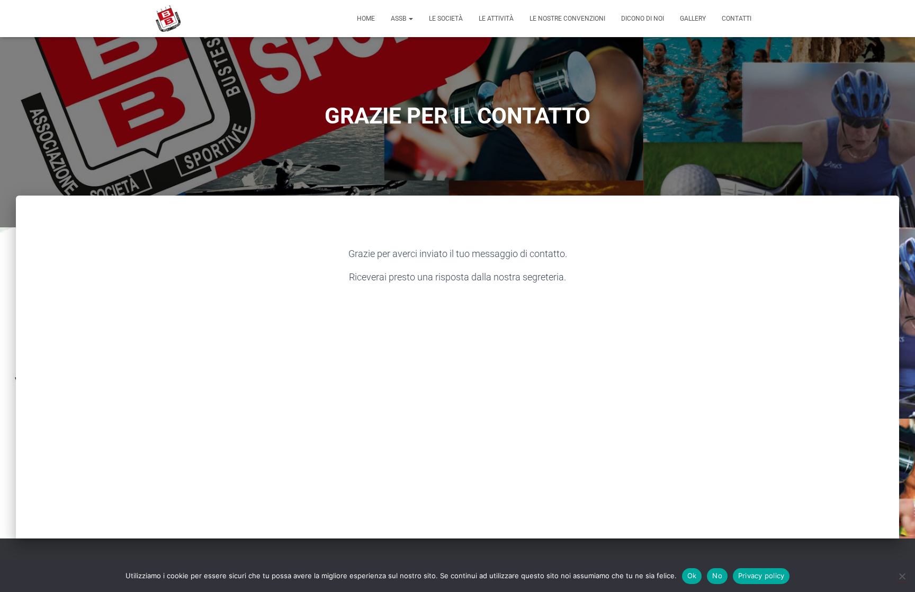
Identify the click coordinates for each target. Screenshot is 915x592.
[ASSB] (168, 18)
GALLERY (693, 18)
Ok (692, 575)
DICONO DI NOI (642, 18)
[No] (901, 576)
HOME (366, 18)
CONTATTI (736, 18)
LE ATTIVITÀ (496, 18)
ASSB (399, 18)
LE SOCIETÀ (446, 18)
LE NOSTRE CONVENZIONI (567, 18)
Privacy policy (761, 575)
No (717, 575)
